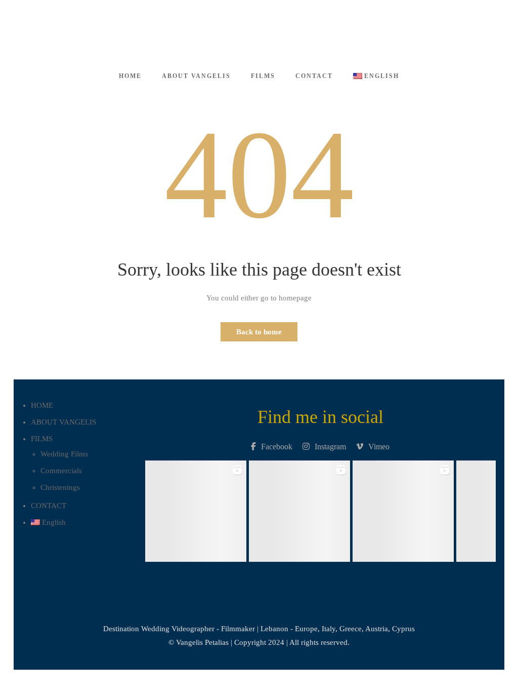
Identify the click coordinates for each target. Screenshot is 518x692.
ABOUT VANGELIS (196, 76)
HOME (130, 76)
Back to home (259, 332)
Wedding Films (64, 454)
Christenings (60, 487)
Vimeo (379, 446)
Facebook (276, 446)
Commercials (61, 471)
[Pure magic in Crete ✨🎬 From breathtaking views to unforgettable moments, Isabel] (195, 508)
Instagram (330, 446)
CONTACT (314, 76)
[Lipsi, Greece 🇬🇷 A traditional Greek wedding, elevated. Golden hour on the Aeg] (299, 508)
